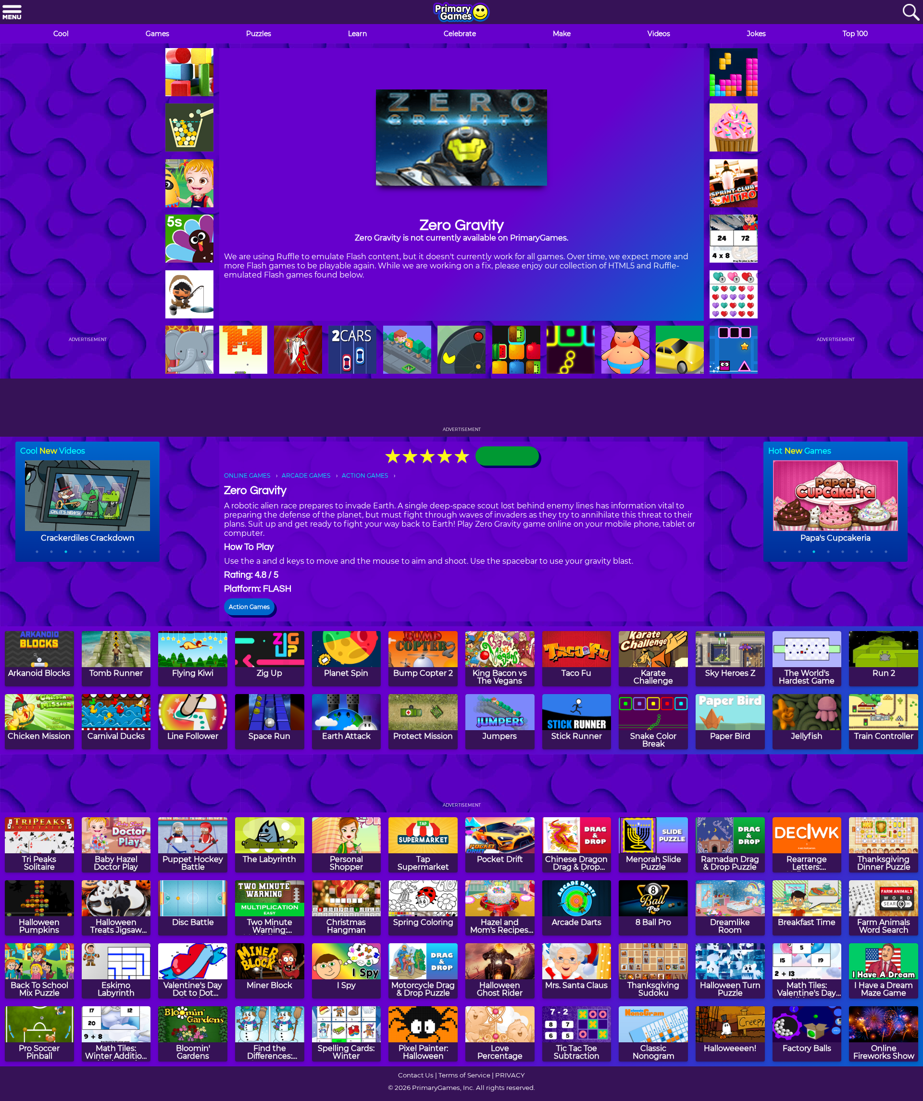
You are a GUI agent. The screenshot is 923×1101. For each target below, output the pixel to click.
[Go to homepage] (461, 13)
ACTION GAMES (365, 475)
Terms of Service (464, 1075)
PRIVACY (509, 1075)
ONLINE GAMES (247, 475)
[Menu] (12, 13)
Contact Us (416, 1075)
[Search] (911, 13)
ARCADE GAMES (306, 475)
